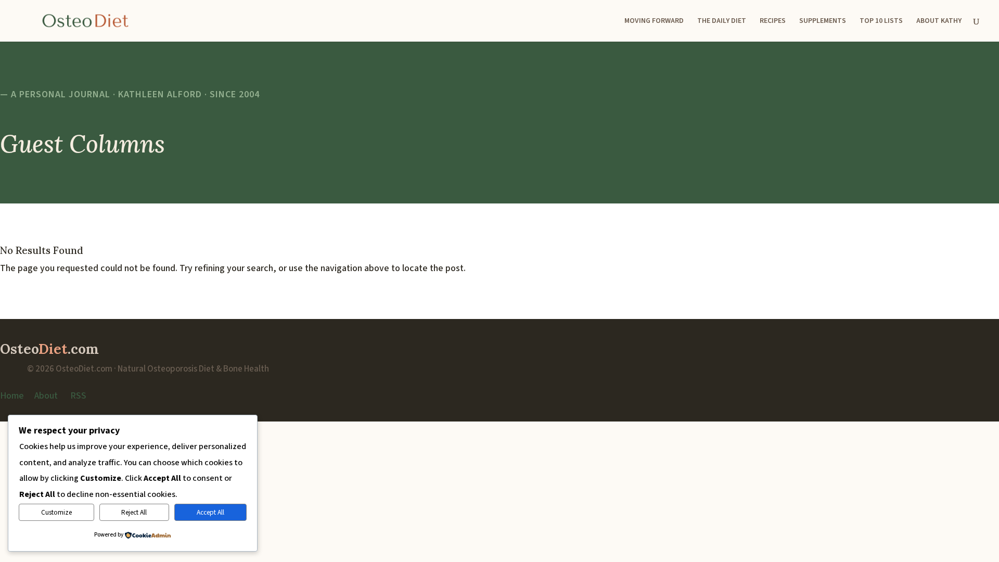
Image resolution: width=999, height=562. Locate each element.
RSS (78, 395)
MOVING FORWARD (654, 21)
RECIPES (773, 21)
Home (12, 395)
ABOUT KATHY (939, 21)
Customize (56, 512)
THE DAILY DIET (721, 21)
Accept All (210, 512)
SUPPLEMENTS (822, 21)
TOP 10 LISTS (881, 21)
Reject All (134, 512)
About (46, 395)
